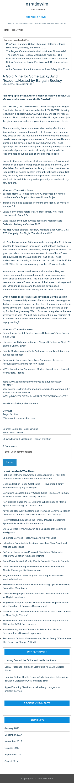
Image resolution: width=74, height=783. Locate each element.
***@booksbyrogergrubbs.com (19, 418)
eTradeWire (37, 4)
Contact (17, 30)
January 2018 (11, 728)
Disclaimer (26, 438)
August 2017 (11, 761)
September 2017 (13, 754)
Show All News (10, 438)
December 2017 (13, 734)
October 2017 (11, 748)
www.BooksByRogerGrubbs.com (20, 403)
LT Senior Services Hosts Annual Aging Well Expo (29, 537)
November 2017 (13, 741)
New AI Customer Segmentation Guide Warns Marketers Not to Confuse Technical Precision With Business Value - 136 (37, 62)
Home (6, 30)
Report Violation (42, 438)
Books (20, 432)
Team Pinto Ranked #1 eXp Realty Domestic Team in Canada (36, 561)
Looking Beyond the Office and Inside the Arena (30, 660)
